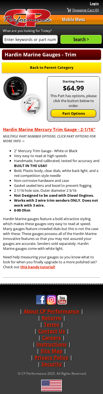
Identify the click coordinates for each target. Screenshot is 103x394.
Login (94, 3)
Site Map (51, 351)
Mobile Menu (73, 20)
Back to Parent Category (51, 67)
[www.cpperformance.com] (27, 18)
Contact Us (51, 331)
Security (51, 364)
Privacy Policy (51, 357)
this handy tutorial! (37, 266)
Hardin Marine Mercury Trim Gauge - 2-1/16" (49, 129)
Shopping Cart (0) (85, 10)
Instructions (52, 344)
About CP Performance (51, 311)
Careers (51, 337)
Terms (51, 324)
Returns (52, 317)
